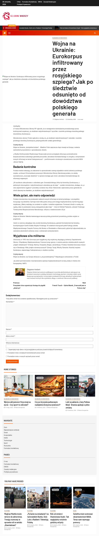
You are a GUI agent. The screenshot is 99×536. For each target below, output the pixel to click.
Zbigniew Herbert (59, 119)
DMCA (40, 2)
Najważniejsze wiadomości (59, 38)
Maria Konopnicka (20, 407)
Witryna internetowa (12, 343)
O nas (19, 2)
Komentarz (10, 302)
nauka (6, 438)
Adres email (10, 336)
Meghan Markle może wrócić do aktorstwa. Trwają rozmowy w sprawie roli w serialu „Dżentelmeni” (13, 519)
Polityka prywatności (23, 4)
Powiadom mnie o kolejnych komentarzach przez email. (26, 353)
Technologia (8, 440)
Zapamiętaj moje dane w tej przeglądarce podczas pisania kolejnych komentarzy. (35, 349)
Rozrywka (7, 446)
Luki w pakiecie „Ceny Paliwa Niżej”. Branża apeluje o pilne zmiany (78, 405)
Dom (5, 427)
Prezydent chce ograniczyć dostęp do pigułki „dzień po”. (29, 285)
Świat (6, 432)
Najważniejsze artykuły (11, 430)
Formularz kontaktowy (29, 2)
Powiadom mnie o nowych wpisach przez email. (24, 356)
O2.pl (63, 210)
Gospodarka (8, 435)
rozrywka (7, 510)
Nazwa (9, 329)
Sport (6, 443)
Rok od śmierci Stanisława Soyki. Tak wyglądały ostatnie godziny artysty (70, 28)
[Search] (95, 33)
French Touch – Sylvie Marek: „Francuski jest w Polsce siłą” (69, 285)
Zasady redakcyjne (49, 2)
